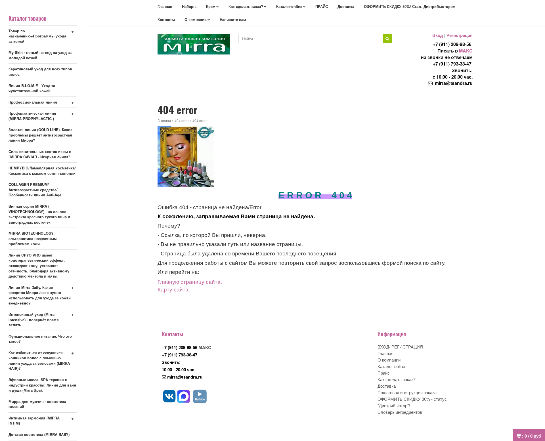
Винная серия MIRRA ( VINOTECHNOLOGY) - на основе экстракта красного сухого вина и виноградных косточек (39, 214)
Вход (437, 35)
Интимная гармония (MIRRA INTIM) (34, 420)
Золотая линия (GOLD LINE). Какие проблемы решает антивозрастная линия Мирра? (40, 135)
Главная (165, 6)
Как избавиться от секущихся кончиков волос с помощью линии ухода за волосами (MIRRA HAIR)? (39, 360)
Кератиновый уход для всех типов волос (40, 71)
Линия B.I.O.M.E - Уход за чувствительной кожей (32, 88)
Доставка (346, 6)
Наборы (189, 6)
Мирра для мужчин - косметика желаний (37, 404)
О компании (196, 19)
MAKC (466, 50)
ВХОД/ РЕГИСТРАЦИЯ (400, 347)
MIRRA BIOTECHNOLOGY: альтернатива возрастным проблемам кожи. (33, 238)
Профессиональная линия (33, 102)
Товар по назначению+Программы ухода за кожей (37, 36)
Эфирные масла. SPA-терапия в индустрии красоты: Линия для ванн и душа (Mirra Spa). (42, 385)
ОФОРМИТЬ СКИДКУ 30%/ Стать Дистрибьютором (410, 6)
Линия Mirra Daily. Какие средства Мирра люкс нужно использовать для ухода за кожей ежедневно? (40, 295)
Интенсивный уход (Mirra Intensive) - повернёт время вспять (34, 319)
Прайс (384, 373)
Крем (210, 6)
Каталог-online (289, 6)
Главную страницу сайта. (190, 281)
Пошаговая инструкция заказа (407, 392)
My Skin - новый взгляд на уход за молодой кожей (40, 55)
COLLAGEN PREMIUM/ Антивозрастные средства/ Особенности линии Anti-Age (35, 190)
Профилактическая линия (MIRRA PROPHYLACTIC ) (32, 115)
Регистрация (460, 35)
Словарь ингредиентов (400, 412)
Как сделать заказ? (246, 6)
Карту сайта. (174, 289)
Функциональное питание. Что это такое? (40, 338)
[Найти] (387, 38)
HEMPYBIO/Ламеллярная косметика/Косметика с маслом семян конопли (42, 170)
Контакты (166, 19)
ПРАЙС (321, 6)
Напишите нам (233, 19)
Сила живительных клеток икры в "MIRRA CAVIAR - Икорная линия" (40, 154)
